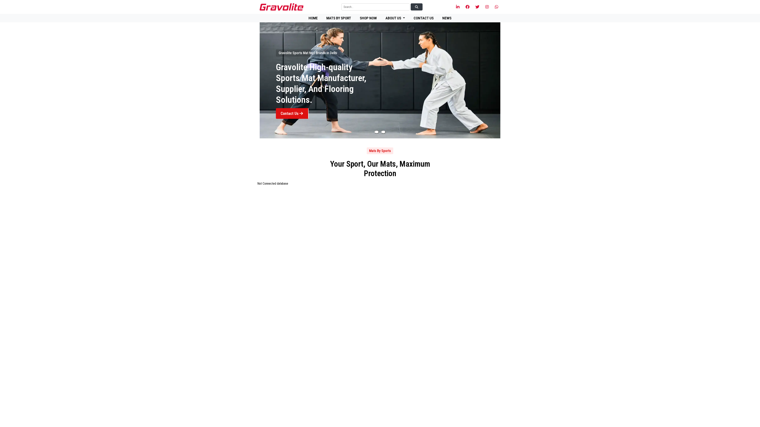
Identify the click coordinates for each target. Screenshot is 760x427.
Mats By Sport (338, 18)
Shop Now (368, 18)
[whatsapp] (496, 7)
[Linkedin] (458, 7)
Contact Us (424, 18)
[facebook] (467, 7)
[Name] (376, 132)
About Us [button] (394, 18)
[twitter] (477, 7)
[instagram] (487, 7)
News (446, 18)
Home (313, 18)
